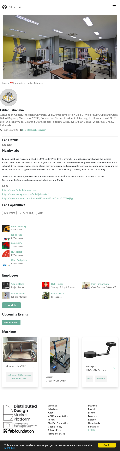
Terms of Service (56, 434)
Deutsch (92, 406)
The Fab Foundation (58, 423)
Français (92, 416)
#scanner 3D (100, 378)
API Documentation (58, 416)
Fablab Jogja (16, 235)
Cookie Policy (55, 427)
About (51, 413)
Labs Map (53, 409)
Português (93, 427)
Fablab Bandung (18, 226)
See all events (11, 322)
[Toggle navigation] (114, 7)
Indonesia (18, 83)
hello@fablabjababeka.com (34, 130)
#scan (89, 378)
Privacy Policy (55, 430)
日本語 (91, 430)
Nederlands (94, 423)
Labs (4, 83)
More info (9, 447)
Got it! (106, 445)
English (91, 409)
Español (92, 413)
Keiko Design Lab (19, 260)
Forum (51, 420)
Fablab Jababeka (34, 83)
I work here (12, 305)
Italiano (92, 420)
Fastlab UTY (16, 243)
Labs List (52, 406)
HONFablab (16, 252)
